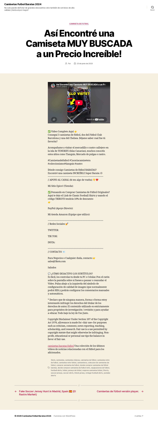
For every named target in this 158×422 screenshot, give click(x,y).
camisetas (60, 360)
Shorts (105, 370)
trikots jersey (79, 373)
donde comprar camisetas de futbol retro (74, 368)
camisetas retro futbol (67, 362)
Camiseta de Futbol (79, 24)
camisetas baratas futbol (61, 346)
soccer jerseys (56, 373)
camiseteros (82, 362)
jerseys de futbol (74, 370)
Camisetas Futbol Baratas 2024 (22, 4)
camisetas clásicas (72, 360)
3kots (53, 360)
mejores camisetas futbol (92, 370)
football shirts (56, 370)
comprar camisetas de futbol (67, 365)
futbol (65, 370)
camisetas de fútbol (88, 360)
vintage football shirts (94, 373)
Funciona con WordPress (64, 416)
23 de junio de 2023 (85, 63)
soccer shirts (68, 373)
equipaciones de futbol (100, 368)
